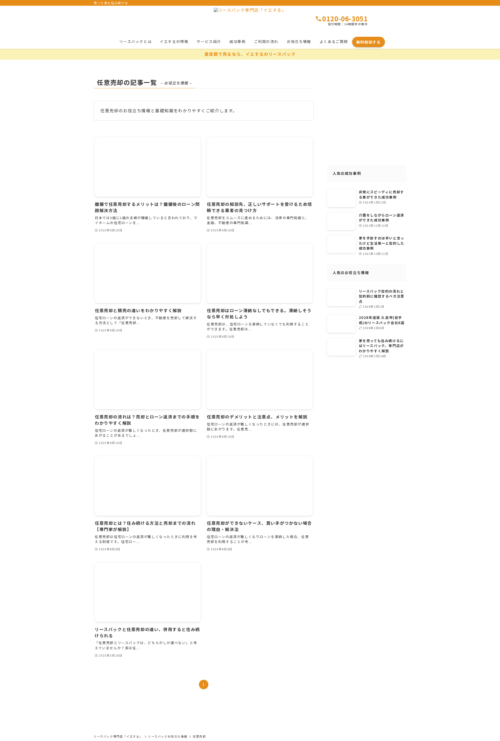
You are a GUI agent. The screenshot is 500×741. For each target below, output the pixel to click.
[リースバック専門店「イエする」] (250, 21)
